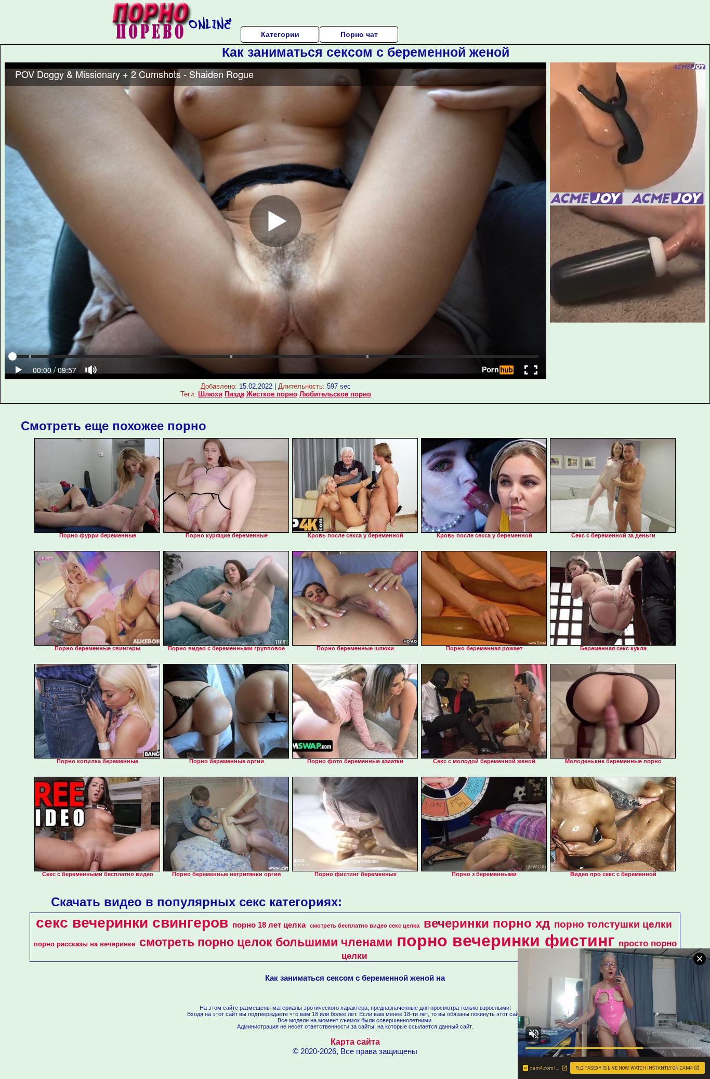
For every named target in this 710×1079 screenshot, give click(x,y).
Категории (280, 34)
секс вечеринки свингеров (132, 923)
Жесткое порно (271, 394)
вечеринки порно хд (487, 923)
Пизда (234, 394)
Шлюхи (210, 394)
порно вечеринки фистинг (505, 940)
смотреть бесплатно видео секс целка (364, 925)
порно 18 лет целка (269, 925)
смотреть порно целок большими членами (265, 942)
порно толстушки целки (613, 924)
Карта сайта (355, 1041)
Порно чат (359, 34)
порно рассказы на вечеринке (84, 944)
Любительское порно (335, 394)
